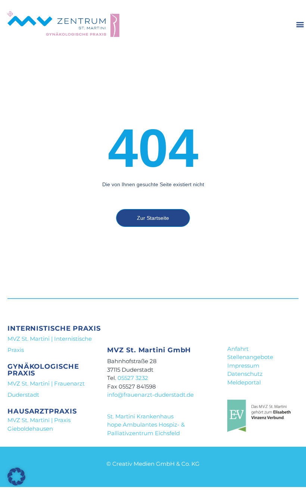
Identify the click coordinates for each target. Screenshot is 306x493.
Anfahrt (238, 348)
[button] (300, 24)
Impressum (243, 365)
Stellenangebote (250, 357)
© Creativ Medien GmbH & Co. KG (153, 463)
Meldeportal (244, 382)
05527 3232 (132, 377)
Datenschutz (245, 373)
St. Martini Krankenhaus (140, 416)
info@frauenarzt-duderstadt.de (150, 394)
